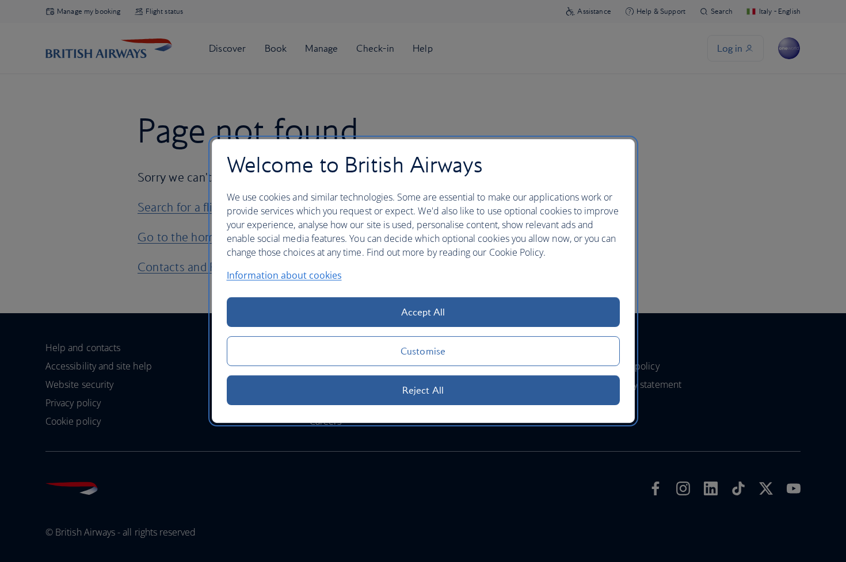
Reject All (423, 390)
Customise (423, 351)
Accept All (423, 312)
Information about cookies (284, 275)
